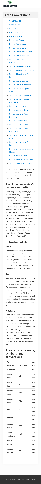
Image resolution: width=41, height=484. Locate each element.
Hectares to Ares (16, 36)
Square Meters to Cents (18, 110)
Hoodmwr (20, 479)
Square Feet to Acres (17, 44)
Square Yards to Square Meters (22, 164)
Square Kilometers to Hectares (21, 70)
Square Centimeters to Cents (21, 52)
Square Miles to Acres (18, 121)
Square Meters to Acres (18, 81)
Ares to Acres (14, 29)
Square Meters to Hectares (20, 85)
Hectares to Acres (16, 32)
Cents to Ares (14, 25)
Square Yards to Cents (18, 156)
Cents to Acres (15, 21)
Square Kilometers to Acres (20, 66)
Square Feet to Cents (17, 48)
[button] (36, 4)
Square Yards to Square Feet (21, 160)
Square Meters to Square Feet (21, 95)
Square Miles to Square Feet (20, 125)
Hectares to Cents (16, 40)
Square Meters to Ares (18, 106)
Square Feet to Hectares (19, 56)
